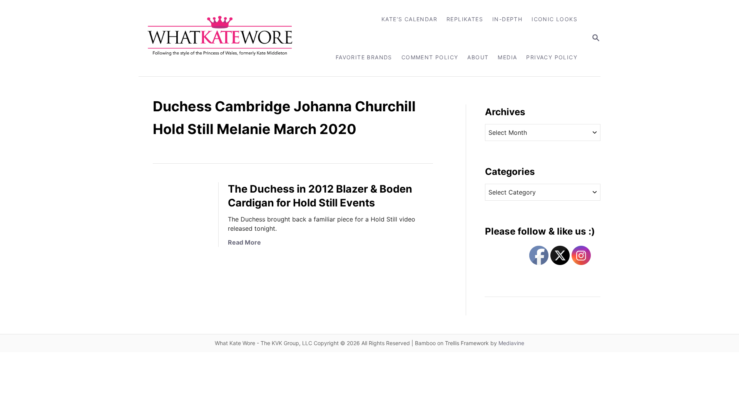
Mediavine (511, 343)
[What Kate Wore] (225, 38)
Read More (244, 242)
